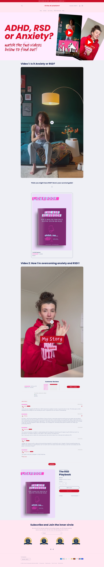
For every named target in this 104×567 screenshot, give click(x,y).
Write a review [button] (73, 386)
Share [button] (61, 495)
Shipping (60, 479)
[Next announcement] (83, 1)
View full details (74, 495)
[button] (22, 6)
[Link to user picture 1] (24, 458)
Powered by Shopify (35, 563)
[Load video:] (52, 122)
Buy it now (69, 491)
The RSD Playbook (36, 252)
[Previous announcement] (21, 1)
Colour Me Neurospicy (27, 563)
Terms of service (54, 563)
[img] (24, 404)
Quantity (60, 481)
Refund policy (60, 563)
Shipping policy (47, 563)
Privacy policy (41, 563)
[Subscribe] (61, 533)
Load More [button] (52, 464)
